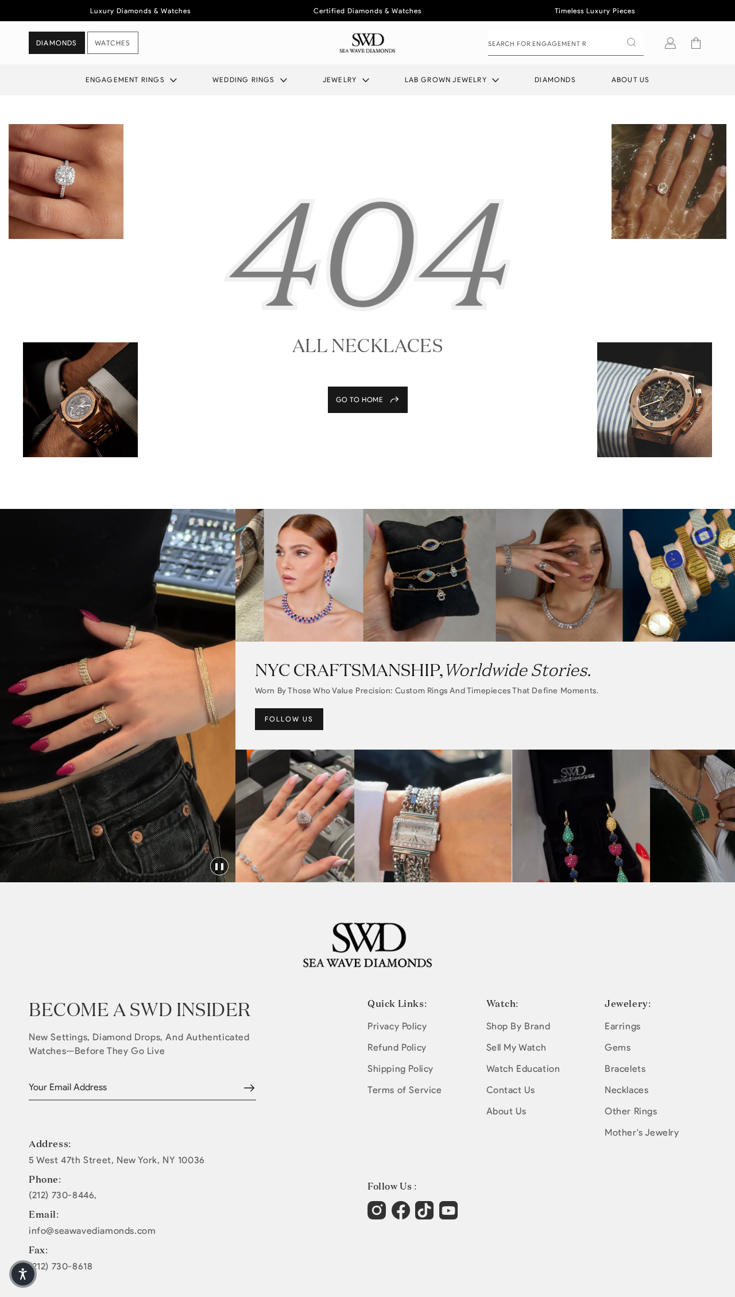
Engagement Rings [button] (126, 79)
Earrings (623, 1026)
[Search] (631, 42)
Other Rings (631, 1111)
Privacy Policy (397, 1026)
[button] (696, 43)
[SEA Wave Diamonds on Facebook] (402, 1216)
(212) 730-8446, (63, 1195)
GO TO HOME (360, 399)
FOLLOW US (289, 719)
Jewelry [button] (341, 79)
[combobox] (566, 43)
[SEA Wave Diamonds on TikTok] (450, 1216)
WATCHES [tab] (112, 42)
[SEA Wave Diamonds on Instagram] (378, 1216)
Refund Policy (397, 1047)
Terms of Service (405, 1089)
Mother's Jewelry (642, 1132)
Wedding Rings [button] (244, 79)
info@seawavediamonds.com (92, 1231)
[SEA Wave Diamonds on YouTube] (425, 1216)
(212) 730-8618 (60, 1266)
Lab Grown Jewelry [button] (447, 79)
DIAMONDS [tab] (57, 42)
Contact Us (510, 1089)
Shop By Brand (518, 1026)
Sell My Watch (516, 1047)
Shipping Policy (401, 1068)
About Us (631, 79)
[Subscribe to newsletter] (249, 1088)
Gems (617, 1047)
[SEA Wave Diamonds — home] (367, 42)
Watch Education (523, 1068)
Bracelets (625, 1068)
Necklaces (626, 1089)
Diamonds (555, 79)
